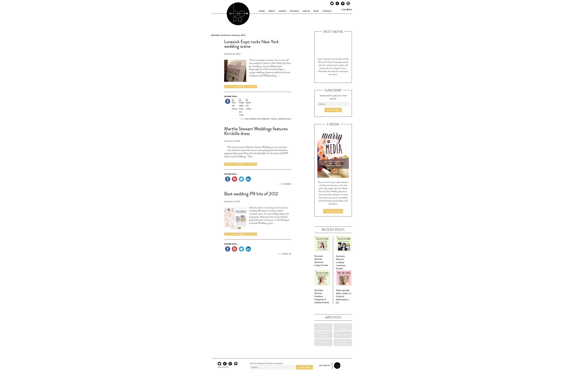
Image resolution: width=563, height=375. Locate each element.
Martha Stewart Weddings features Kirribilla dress (256, 131)
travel (274, 119)
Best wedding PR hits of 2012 (251, 194)
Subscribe (333, 109)
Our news (343, 334)
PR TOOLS (294, 11)
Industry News (342, 327)
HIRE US (306, 11)
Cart (347, 9)
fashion (287, 184)
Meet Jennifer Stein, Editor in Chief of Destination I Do (343, 296)
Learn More (333, 211)
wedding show (284, 119)
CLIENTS (282, 11)
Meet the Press (323, 335)
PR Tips (323, 342)
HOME (262, 11)
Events (323, 326)
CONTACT (327, 11)
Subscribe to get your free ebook (333, 97)
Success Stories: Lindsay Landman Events (341, 262)
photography (263, 119)
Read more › (240, 86)
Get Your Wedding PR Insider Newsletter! (266, 363)
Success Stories (343, 342)
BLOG (316, 11)
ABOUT (272, 11)
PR (290, 254)
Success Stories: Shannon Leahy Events (321, 260)
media (285, 254)
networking (250, 119)
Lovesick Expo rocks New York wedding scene (251, 44)
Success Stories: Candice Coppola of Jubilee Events (321, 296)
